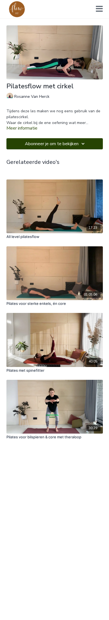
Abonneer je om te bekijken (52, 144)
